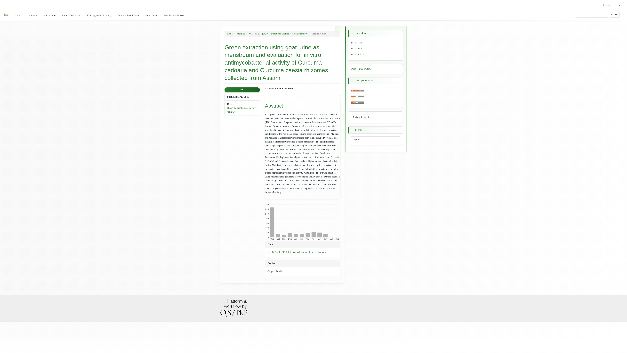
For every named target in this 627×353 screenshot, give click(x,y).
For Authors (356, 48)
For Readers (356, 42)
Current (18, 15)
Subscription (151, 15)
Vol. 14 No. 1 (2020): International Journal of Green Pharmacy (278, 34)
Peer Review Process (174, 15)
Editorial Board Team (128, 15)
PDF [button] (242, 90)
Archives (33, 15)
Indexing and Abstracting (99, 15)
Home (230, 34)
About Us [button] (49, 15)
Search (614, 14)
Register (607, 5)
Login (621, 5)
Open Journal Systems (361, 69)
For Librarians (357, 54)
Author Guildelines (71, 15)
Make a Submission (362, 117)
